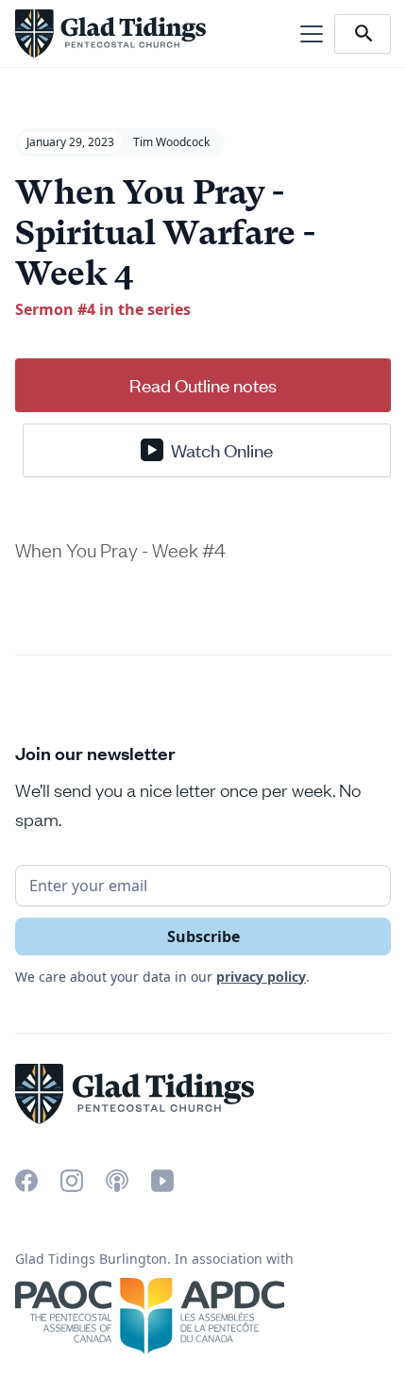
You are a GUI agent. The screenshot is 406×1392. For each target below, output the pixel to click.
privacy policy (261, 977)
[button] (308, 34)
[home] (110, 33)
